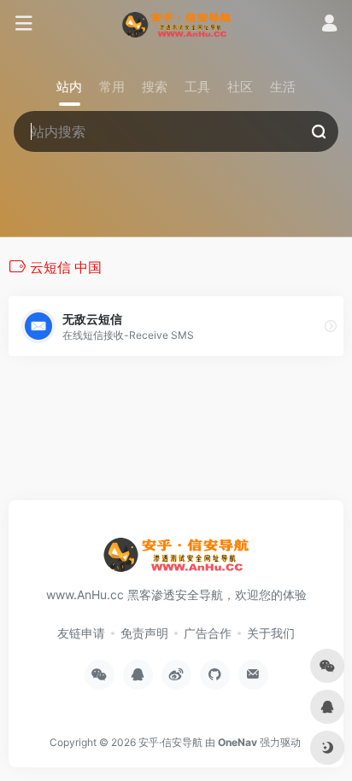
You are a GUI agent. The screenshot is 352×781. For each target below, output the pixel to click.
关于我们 (271, 633)
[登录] (329, 25)
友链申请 (81, 633)
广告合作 (208, 633)
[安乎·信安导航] (176, 24)
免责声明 (144, 633)
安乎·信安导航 (170, 742)
